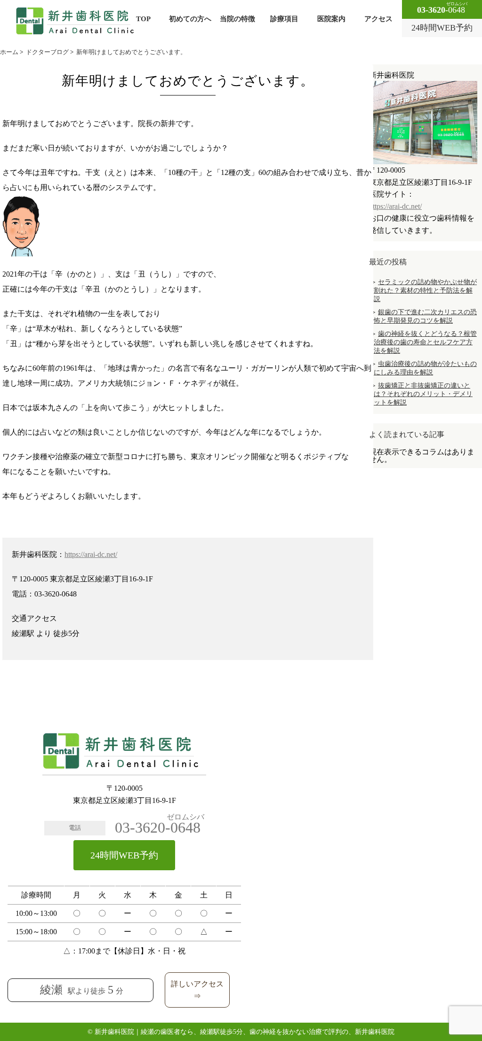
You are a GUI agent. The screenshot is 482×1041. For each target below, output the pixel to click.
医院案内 (331, 19)
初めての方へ (190, 19)
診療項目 (284, 19)
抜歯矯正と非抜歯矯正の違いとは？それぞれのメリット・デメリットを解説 (423, 394)
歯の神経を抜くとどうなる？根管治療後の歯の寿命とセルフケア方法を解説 (425, 342)
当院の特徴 (237, 19)
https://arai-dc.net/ (90, 554)
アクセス (378, 19)
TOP (143, 19)
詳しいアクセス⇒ (197, 990)
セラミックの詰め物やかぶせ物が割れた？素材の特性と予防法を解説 (425, 290)
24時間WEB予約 (124, 855)
